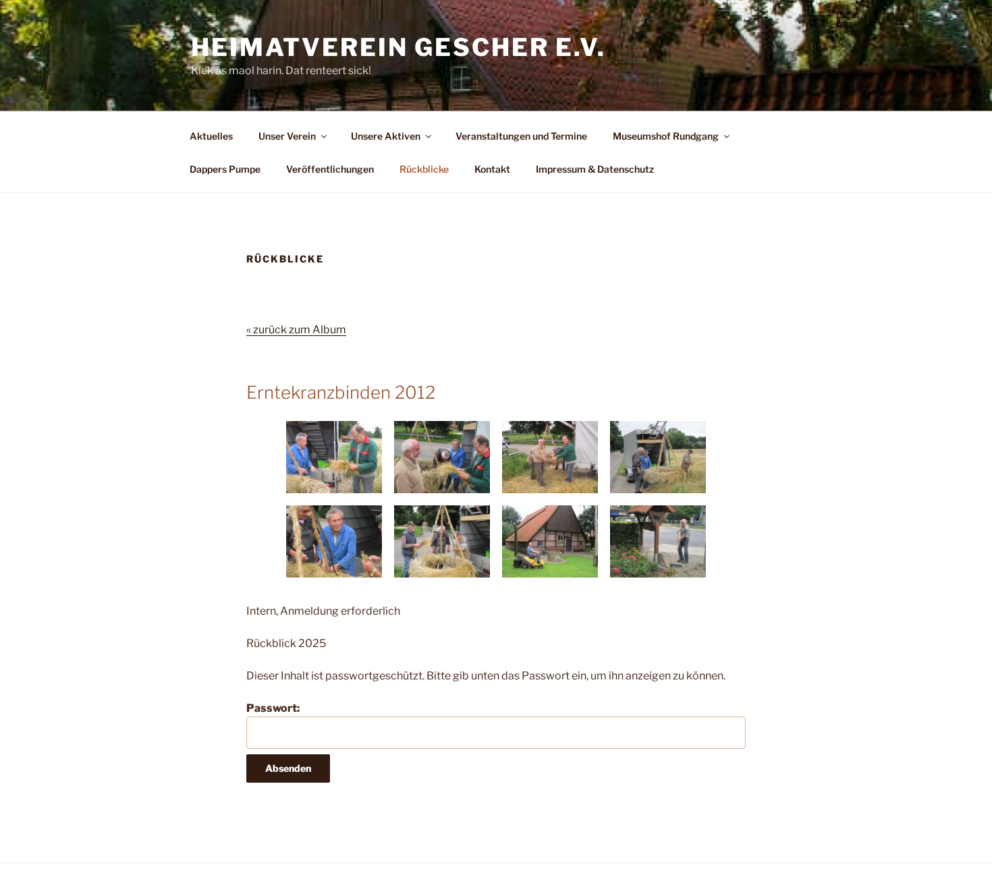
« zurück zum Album (296, 329)
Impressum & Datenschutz (595, 169)
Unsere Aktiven (385, 136)
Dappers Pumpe (225, 169)
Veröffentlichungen (330, 169)
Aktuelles (211, 136)
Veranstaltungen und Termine (521, 136)
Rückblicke (424, 169)
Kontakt (492, 169)
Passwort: (273, 708)
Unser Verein (287, 136)
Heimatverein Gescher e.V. (398, 47)
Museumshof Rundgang (666, 136)
